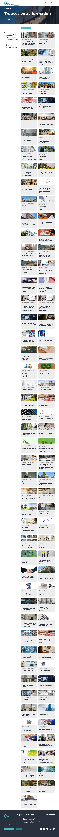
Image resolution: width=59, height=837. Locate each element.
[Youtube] (50, 829)
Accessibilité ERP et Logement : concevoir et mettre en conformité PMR (32, 819)
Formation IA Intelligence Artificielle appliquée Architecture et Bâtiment (33, 822)
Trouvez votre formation (28, 814)
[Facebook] (41, 829)
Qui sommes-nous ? (23, 2)
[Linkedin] (47, 829)
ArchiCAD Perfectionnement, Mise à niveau (32, 823)
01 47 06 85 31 (51, 3)
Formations (16, 2)
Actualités (38, 2)
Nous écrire (45, 3)
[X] (44, 829)
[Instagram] (54, 829)
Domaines (6, 32)
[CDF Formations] (9, 816)
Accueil (5, 8)
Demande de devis (26, 28)
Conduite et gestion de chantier (29, 816)
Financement (31, 2)
